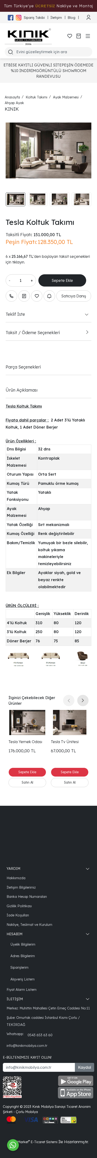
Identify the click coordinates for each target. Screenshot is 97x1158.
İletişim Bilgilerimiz (21, 887)
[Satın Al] (27, 782)
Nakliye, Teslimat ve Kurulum (29, 924)
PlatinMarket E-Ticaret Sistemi (32, 1142)
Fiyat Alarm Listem (21, 989)
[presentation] (68, 700)
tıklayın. (18, 262)
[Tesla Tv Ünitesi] (70, 722)
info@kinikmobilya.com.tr (27, 1045)
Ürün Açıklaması (21, 390)
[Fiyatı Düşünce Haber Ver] (49, 296)
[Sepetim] (79, 36)
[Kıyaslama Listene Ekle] (24, 296)
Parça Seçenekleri (23, 366)
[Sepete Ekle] (62, 280)
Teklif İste (15, 314)
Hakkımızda (16, 878)
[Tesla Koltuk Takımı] (48, 150)
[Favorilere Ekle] (37, 296)
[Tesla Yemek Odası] (27, 722)
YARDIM (13, 868)
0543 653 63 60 (40, 1035)
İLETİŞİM (15, 999)
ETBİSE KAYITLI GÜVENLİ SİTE (33, 65)
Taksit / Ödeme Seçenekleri (33, 332)
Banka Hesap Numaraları (27, 896)
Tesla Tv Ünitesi (65, 741)
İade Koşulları (18, 915)
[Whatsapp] (13, 1145)
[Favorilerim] (70, 36)
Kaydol (84, 1067)
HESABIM (14, 934)
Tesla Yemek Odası (25, 741)
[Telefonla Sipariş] (11, 296)
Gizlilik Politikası (19, 906)
